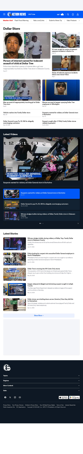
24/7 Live (31, 14)
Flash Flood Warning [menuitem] (21, 20)
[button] (4, 14)
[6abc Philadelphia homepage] (16, 14)
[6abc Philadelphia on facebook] (5, 397)
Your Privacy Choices (17, 405)
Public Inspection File (9, 407)
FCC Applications (21, 407)
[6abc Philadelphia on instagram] (15, 397)
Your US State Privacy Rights (47, 405)
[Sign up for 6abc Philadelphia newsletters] (20, 397)
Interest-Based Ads (70, 405)
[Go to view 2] (41, 223)
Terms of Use (60, 405)
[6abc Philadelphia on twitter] (10, 397)
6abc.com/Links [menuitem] (38, 20)
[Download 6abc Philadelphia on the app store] (63, 397)
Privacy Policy (7, 405)
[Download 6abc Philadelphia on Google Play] (74, 397)
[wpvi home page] (7, 367)
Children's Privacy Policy (31, 405)
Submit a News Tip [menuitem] (55, 20)
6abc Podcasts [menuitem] (72, 20)
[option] (9, 20)
